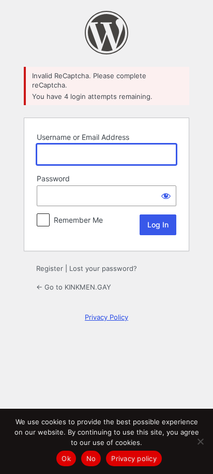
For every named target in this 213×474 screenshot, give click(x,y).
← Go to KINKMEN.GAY (73, 287)
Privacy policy (134, 458)
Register (49, 268)
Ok (66, 458)
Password (53, 178)
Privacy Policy (106, 317)
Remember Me (78, 220)
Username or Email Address (83, 137)
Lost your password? (103, 268)
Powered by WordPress (106, 32)
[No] (200, 441)
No (91, 458)
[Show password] (166, 195)
